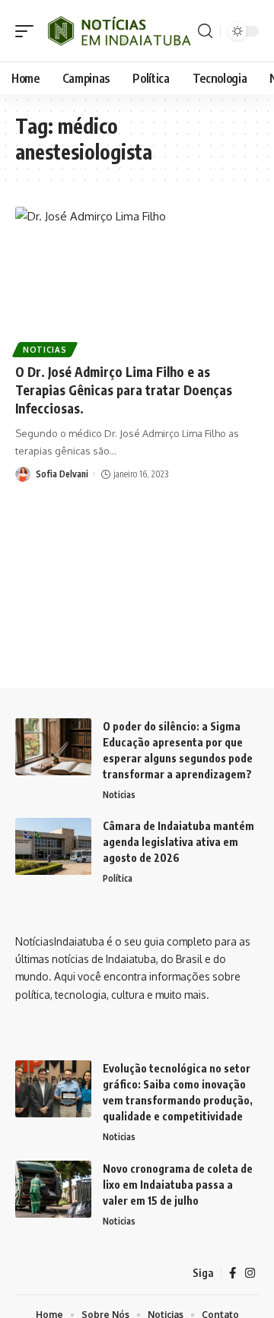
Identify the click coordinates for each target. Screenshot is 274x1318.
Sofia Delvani (62, 474)
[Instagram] (250, 1273)
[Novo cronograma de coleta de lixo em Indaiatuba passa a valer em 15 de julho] (53, 1189)
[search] (205, 31)
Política (117, 878)
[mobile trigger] (28, 31)
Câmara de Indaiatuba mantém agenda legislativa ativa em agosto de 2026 (178, 841)
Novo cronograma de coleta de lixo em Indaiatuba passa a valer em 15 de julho (178, 1184)
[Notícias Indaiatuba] (117, 31)
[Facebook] (232, 1273)
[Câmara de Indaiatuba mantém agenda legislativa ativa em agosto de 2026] (53, 846)
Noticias (45, 349)
